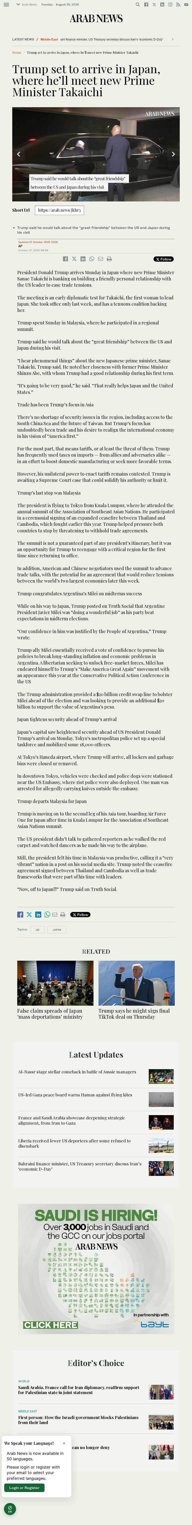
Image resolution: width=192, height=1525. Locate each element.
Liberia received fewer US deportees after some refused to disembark (74, 1143)
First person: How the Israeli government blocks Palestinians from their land (78, 1420)
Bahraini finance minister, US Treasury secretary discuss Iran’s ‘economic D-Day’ (117, 39)
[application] (96, 154)
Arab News (29, 4)
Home (17, 52)
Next (173, 154)
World (23, 1381)
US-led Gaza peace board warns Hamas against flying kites (75, 1094)
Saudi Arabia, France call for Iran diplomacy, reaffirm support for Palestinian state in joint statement (78, 1390)
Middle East (49, 39)
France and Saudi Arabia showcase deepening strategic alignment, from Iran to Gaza (71, 1120)
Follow (165, 259)
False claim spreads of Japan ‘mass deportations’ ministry (50, 1013)
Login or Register (24, 1488)
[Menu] (6, 4)
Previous (18, 154)
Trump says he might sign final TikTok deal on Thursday (134, 1013)
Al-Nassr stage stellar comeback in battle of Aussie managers (77, 1071)
